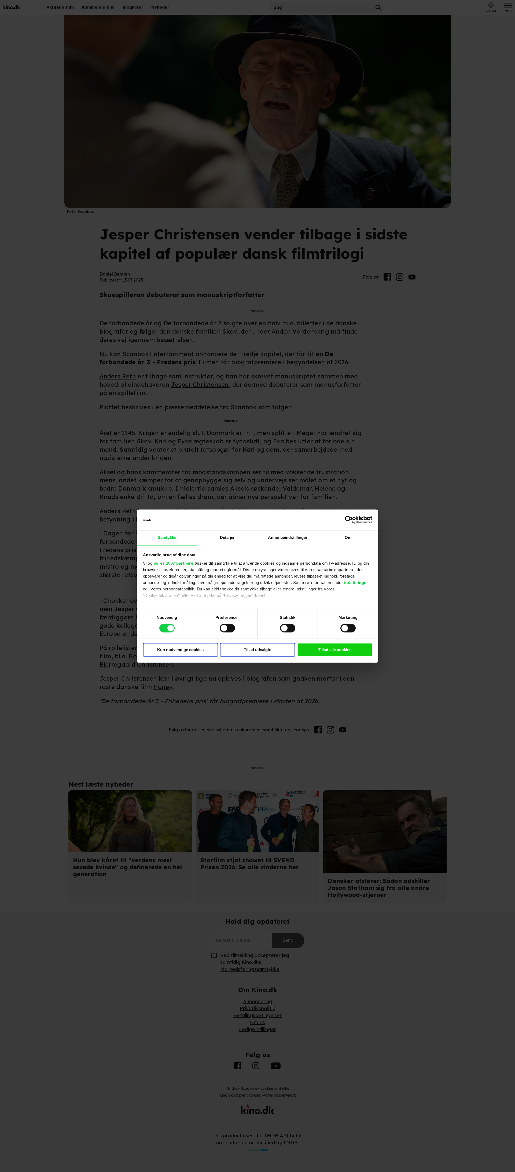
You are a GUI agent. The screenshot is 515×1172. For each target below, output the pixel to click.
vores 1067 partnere (173, 563)
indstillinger (356, 582)
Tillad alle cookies (334, 649)
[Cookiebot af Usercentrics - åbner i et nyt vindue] (348, 520)
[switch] (227, 628)
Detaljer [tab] (227, 537)
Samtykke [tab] (167, 537)
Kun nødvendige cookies (180, 649)
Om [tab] (348, 537)
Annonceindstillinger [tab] (288, 537)
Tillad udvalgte (257, 649)
